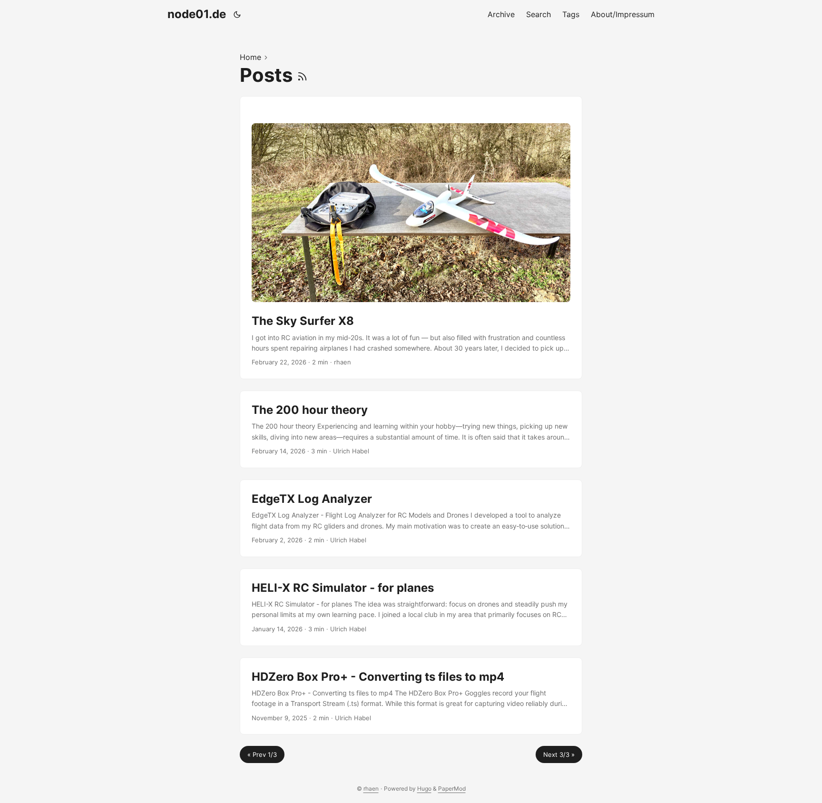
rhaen (371, 788)
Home (250, 57)
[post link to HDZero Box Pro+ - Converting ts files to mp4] (411, 696)
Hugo (424, 788)
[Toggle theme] (237, 14)
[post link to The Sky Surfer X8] (411, 238)
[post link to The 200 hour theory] (411, 429)
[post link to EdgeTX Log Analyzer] (411, 518)
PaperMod (452, 788)
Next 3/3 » (559, 754)
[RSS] (302, 75)
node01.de (196, 14)
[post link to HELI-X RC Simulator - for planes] (411, 607)
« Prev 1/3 (262, 754)
